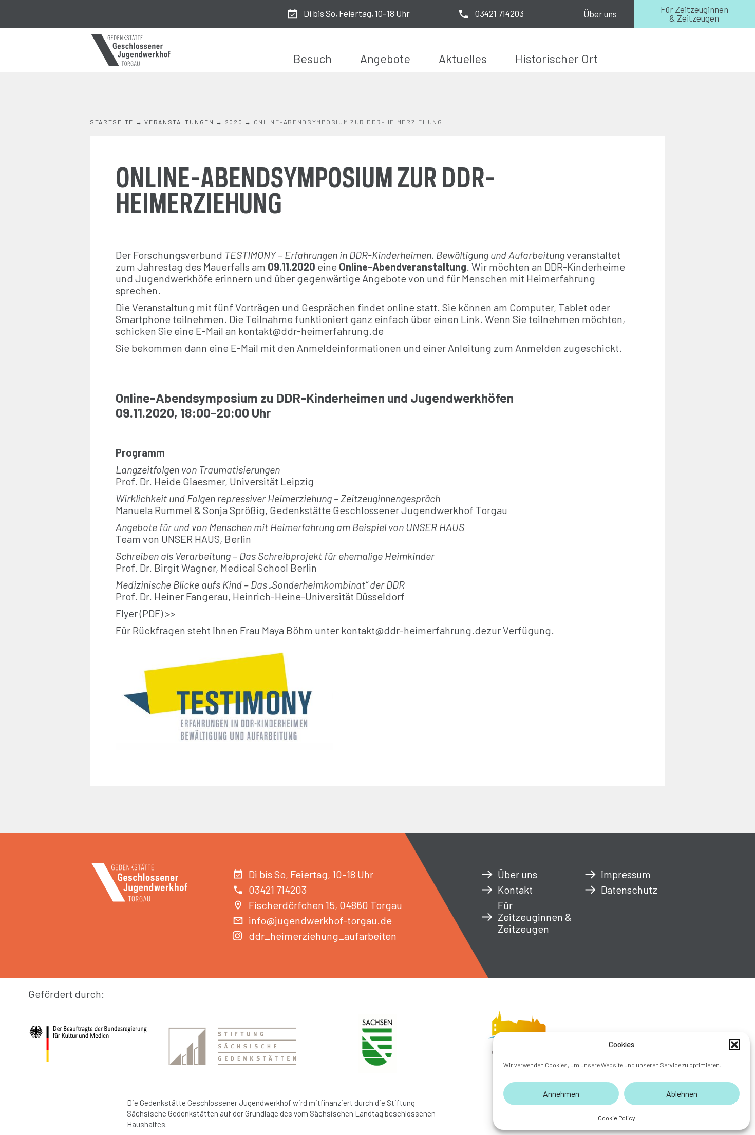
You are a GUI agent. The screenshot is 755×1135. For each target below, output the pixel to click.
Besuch (312, 58)
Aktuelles (463, 58)
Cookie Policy (616, 1117)
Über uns (600, 14)
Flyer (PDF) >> (145, 613)
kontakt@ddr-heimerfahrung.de (311, 331)
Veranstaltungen (179, 121)
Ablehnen (681, 1094)
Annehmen (561, 1094)
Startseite (112, 121)
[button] (734, 1044)
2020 (234, 121)
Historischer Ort (556, 58)
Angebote (385, 58)
